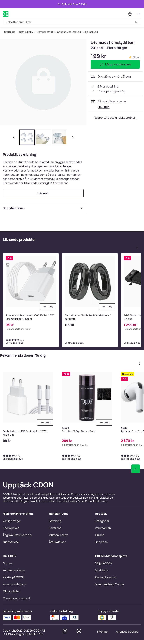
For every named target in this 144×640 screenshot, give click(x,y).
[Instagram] (65, 631)
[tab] (27, 137)
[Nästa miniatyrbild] (72, 137)
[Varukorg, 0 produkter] (130, 14)
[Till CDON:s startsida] (5, 14)
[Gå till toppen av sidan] (135, 468)
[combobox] (72, 22)
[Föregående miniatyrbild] (13, 137)
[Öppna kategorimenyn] (138, 14)
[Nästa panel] (137, 248)
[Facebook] (79, 631)
